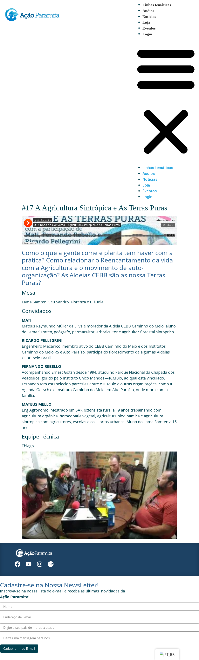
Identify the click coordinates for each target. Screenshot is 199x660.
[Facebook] (17, 564)
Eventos (149, 28)
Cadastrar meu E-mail (19, 648)
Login (147, 34)
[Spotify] (51, 564)
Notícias (149, 16)
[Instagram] (40, 564)
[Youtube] (28, 564)
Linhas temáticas (156, 5)
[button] (166, 101)
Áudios (148, 11)
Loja (146, 22)
